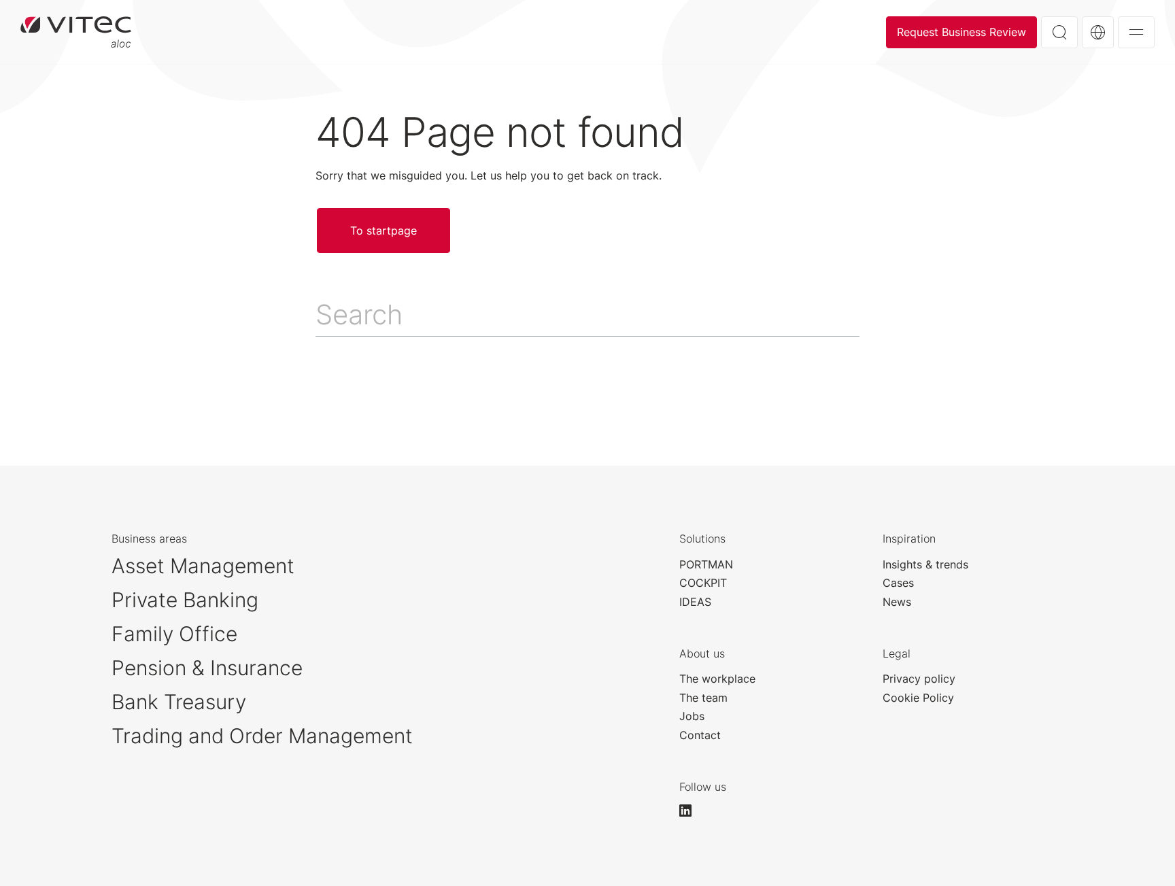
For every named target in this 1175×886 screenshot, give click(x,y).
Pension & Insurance (207, 667)
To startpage (75, 32)
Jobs (691, 716)
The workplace (717, 678)
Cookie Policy (918, 697)
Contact (700, 735)
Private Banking (185, 599)
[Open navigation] (1136, 32)
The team (703, 697)
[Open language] (1098, 32)
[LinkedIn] (691, 810)
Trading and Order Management (262, 735)
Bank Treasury (179, 701)
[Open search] (1059, 32)
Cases (898, 583)
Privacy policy (919, 678)
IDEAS (695, 602)
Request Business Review (961, 32)
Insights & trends (925, 564)
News (897, 602)
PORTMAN (706, 564)
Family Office (174, 633)
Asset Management (203, 565)
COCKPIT (703, 583)
